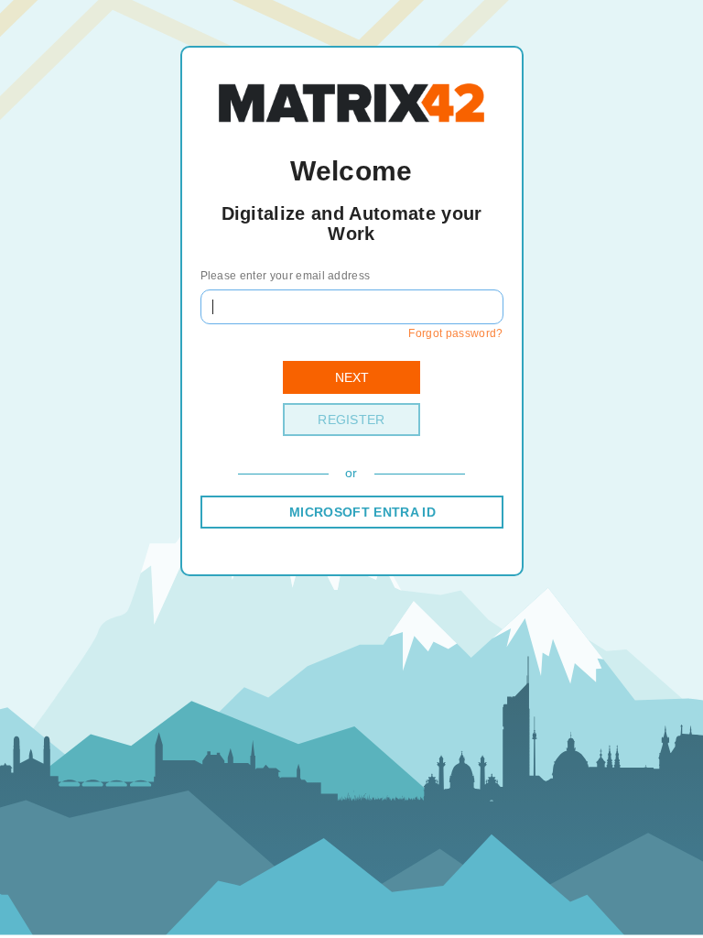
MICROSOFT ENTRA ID (362, 512)
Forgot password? (455, 333)
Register (351, 419)
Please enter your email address (285, 275)
